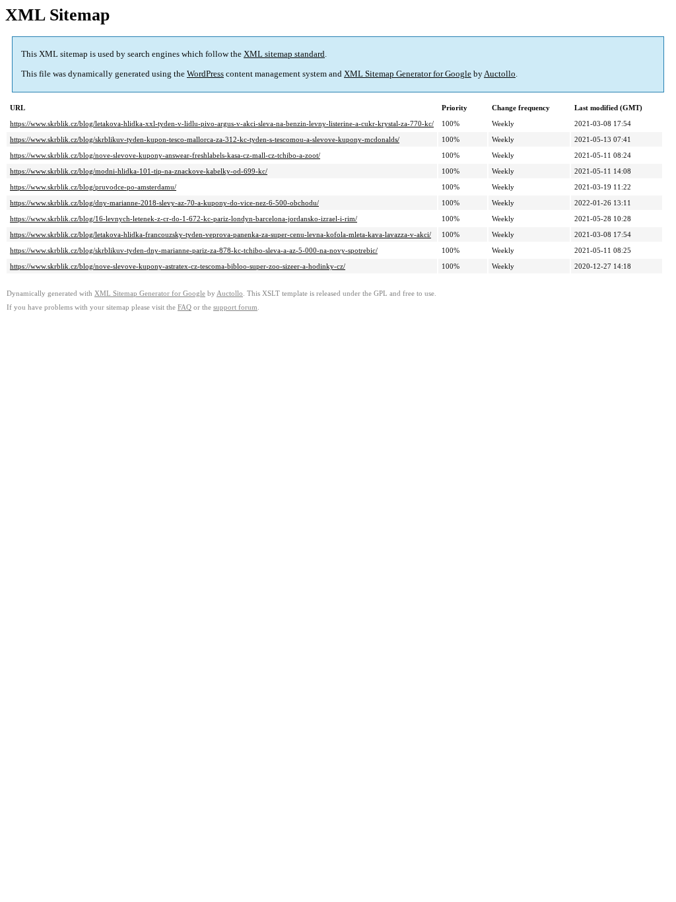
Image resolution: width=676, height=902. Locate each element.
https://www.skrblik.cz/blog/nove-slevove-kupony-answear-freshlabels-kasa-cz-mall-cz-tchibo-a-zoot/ (165, 155)
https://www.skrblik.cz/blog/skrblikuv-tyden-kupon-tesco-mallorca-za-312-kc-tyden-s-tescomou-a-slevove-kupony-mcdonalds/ (204, 139)
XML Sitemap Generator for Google (407, 74)
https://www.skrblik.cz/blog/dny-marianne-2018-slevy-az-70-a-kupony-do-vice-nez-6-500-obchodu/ (164, 203)
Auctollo (500, 74)
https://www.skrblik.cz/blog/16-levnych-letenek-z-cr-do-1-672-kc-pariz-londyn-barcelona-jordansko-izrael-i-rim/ (183, 219)
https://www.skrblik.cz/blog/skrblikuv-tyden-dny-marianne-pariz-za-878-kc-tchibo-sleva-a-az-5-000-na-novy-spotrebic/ (194, 250)
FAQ (184, 307)
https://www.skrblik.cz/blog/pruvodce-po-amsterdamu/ (93, 187)
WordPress (205, 74)
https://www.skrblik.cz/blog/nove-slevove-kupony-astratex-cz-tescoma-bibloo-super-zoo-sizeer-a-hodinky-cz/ (177, 266)
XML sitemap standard (284, 54)
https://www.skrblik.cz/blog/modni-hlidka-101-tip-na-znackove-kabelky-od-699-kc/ (138, 171)
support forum (235, 307)
